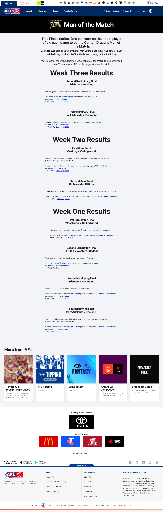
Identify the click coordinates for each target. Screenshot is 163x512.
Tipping (126, 11)
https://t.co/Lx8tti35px (84, 196)
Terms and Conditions (70, 505)
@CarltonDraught (65, 97)
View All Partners (80, 453)
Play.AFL (87, 477)
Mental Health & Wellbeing (56, 482)
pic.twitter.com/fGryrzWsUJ (101, 235)
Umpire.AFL (88, 487)
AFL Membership (90, 496)
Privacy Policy (24, 483)
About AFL (50, 477)
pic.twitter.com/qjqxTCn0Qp (56, 329)
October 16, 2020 (62, 127)
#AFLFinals (92, 97)
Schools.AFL (89, 491)
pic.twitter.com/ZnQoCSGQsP (57, 125)
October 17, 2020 (62, 101)
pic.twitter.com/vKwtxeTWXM (57, 296)
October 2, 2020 (62, 298)
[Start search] (144, 11)
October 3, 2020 (67, 237)
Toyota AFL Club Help (54, 487)
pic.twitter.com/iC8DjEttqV (55, 168)
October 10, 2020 (62, 171)
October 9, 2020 (63, 199)
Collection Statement (34, 483)
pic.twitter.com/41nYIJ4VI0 (56, 99)
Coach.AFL (88, 482)
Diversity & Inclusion (53, 491)
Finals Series (70, 11)
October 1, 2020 (62, 331)
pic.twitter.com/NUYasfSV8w (105, 196)
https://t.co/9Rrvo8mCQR (96, 166)
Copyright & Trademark (105, 505)
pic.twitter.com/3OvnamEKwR (57, 266)
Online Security (124, 505)
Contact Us (50, 496)
